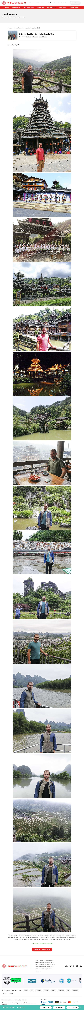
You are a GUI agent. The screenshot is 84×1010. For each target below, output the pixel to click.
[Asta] (71, 981)
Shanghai (38, 990)
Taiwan (53, 990)
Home (7, 7)
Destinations (50, 7)
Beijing (26, 990)
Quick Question (72, 1007)
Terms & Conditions (7, 1000)
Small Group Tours (29, 7)
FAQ (43, 3)
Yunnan (11, 993)
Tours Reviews (49, 3)
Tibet (68, 990)
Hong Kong (75, 990)
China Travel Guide (34, 3)
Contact (63, 3)
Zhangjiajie (61, 990)
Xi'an (32, 990)
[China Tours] (14, 3)
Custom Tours (40, 7)
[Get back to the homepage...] (14, 966)
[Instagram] (77, 966)
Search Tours (74, 3)
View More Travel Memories (42, 949)
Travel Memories (11, 17)
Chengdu (46, 990)
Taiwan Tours (62, 7)
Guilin (4, 993)
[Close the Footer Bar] (80, 1007)
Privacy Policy (17, 1000)
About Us (56, 3)
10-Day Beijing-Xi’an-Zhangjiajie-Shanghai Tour (36, 34)
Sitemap (24, 1000)
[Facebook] (73, 966)
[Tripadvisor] (66, 966)
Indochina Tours (73, 7)
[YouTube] (80, 966)
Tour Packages (16, 7)
